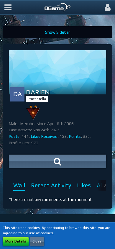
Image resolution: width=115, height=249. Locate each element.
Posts (14, 136)
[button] (8, 7)
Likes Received (44, 136)
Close (37, 241)
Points (75, 136)
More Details (15, 241)
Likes (84, 185)
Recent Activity (51, 185)
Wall (19, 185)
